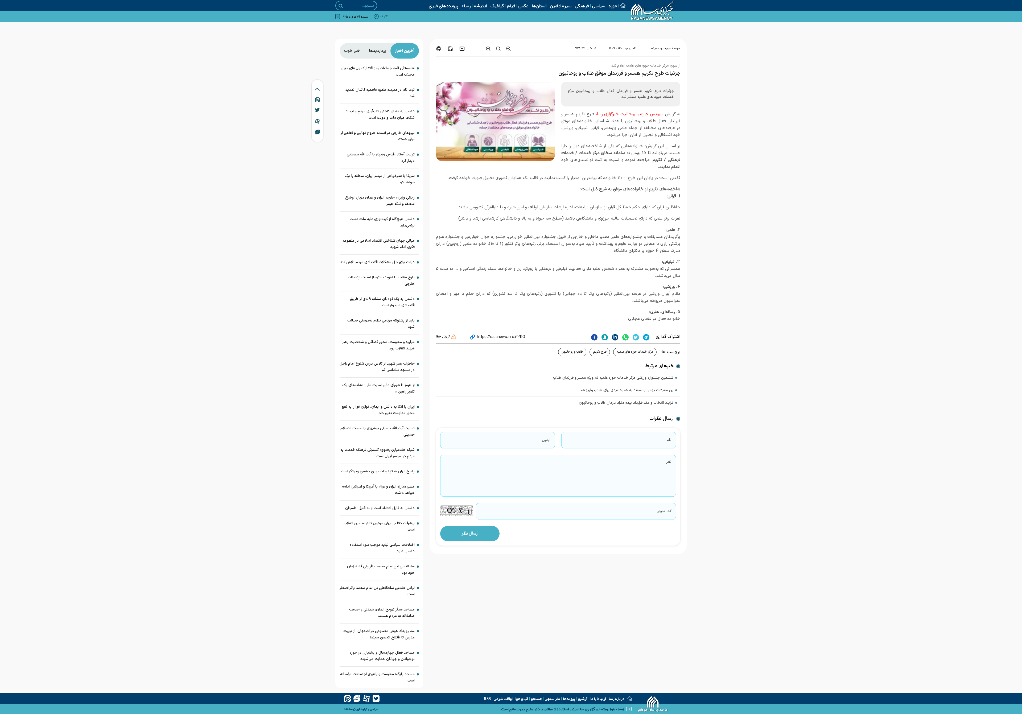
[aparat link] (317, 121)
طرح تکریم (600, 351)
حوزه (613, 5)
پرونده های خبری (443, 5)
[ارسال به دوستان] (462, 49)
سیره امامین (560, 5)
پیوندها (569, 699)
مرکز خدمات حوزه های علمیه (635, 351)
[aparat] (366, 698)
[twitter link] (317, 110)
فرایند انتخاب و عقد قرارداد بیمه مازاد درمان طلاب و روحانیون (626, 403)
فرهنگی (582, 5)
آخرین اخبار (404, 51)
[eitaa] (347, 698)
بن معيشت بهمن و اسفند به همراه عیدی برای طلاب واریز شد (626, 390)
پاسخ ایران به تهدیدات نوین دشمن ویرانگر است (378, 471)
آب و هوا (521, 699)
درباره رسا (616, 699)
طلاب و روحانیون (572, 351)
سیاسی (598, 5)
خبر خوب (352, 51)
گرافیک (497, 5)
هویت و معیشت (659, 48)
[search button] (341, 5)
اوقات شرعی (503, 699)
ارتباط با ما (598, 699)
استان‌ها (539, 5)
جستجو (536, 699)
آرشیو (582, 699)
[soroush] (604, 337)
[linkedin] (614, 337)
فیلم (511, 5)
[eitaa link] (317, 99)
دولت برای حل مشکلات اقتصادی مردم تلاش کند (377, 262)
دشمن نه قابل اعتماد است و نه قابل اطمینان (379, 508)
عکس (523, 5)
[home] (653, 704)
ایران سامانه (352, 708)
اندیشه (480, 5)
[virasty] (357, 698)
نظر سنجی (552, 699)
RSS (487, 699)
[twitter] (635, 337)
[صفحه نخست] (621, 5)
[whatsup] (625, 337)
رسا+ (466, 5)
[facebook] (594, 337)
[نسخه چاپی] (438, 49)
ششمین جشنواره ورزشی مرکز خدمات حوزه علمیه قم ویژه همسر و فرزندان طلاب (613, 378)
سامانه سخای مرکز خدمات (602, 153)
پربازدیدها (377, 51)
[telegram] (645, 337)
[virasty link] (317, 132)
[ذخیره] (450, 49)
